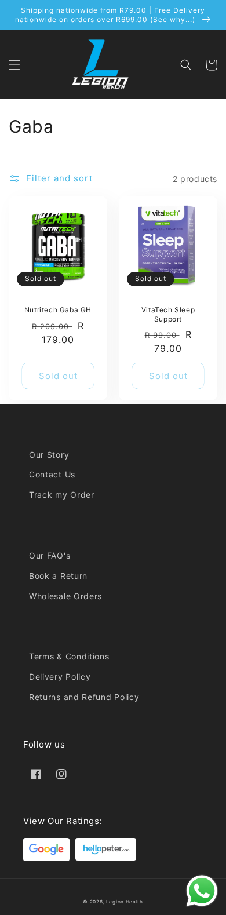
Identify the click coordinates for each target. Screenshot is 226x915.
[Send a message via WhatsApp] (202, 891)
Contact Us (52, 474)
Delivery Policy (60, 676)
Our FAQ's (49, 555)
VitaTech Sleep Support (168, 314)
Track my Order (61, 495)
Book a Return (58, 576)
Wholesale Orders (65, 596)
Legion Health (124, 902)
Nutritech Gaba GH (58, 309)
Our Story (49, 455)
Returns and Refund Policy (84, 697)
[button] (14, 65)
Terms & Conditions (69, 656)
